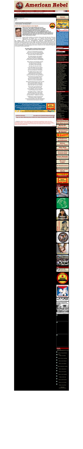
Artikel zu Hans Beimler (62, 363)
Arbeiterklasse (29, 121)
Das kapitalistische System (43, 121)
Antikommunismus (23, 121)
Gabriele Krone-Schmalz (49, 122)
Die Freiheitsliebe (60, 98)
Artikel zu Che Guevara (62, 371)
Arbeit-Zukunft (59, 93)
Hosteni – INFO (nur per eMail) (62, 105)
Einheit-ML (59, 100)
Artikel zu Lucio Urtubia (62, 382)
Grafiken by (59, 349)
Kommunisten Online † (60, 113)
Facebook (66, 11)
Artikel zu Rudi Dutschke (63, 379)
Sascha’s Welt (59, 116)
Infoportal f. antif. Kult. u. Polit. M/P (62, 107)
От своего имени (49, 11)
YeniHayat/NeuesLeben (61, 117)
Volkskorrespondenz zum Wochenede (21, 124)
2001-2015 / (59, 53)
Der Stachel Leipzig (60, 97)
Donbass (43, 122)
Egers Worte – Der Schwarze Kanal (63, 102)
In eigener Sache (18, 11)
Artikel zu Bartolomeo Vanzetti (62, 366)
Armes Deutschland (35, 121)
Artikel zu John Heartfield (62, 374)
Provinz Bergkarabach (40, 123)
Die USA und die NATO (37, 122)
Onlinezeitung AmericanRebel (41, 5)
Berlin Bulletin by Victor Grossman (62, 95)
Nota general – (40, 11)
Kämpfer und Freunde (60, 110)
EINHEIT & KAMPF (60, 101)
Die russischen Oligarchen (28, 122)
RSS (68, 11)
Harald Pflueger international (61, 104)
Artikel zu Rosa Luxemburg (62, 358)
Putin (45, 123)
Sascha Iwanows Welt (60, 115)
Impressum (62, 387)
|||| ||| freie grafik (63, 350)
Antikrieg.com (59, 92)
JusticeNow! (59, 109)
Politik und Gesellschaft (32, 123)
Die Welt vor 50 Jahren (60, 99)
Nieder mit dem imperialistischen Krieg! (21, 123)
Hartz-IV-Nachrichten (60, 103)
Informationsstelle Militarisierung (62, 106)
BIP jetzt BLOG (59, 96)
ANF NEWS (59, 94)
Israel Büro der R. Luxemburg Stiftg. (63, 108)
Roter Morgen (48, 123)
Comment (53, 125)
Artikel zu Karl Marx (62, 355)
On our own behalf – (30, 11)
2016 (62, 53)
